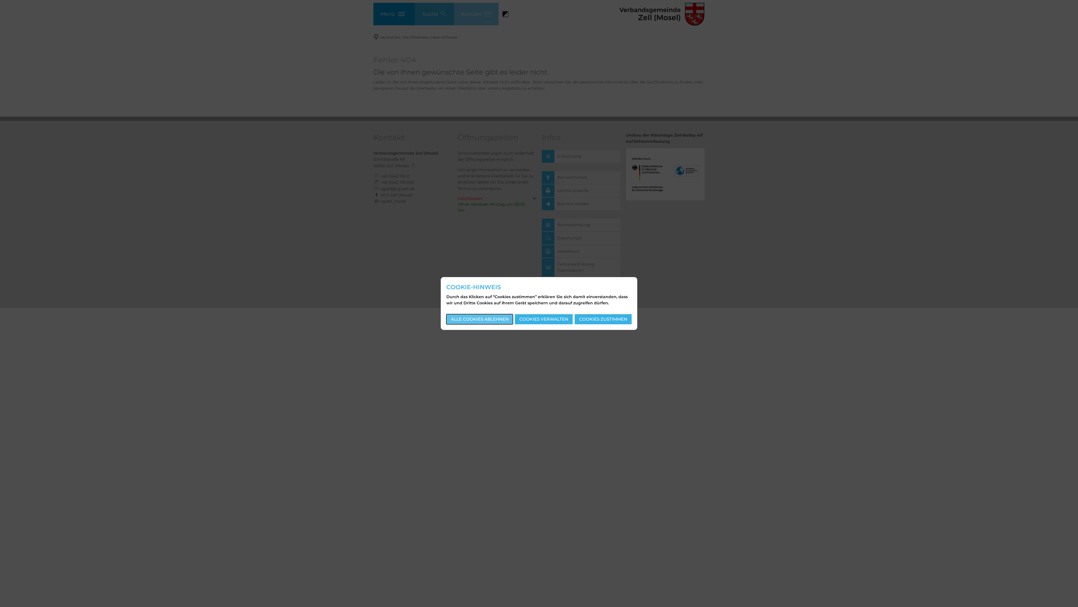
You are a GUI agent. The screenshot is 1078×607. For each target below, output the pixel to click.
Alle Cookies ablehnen (480, 319)
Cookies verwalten (543, 319)
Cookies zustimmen (603, 319)
